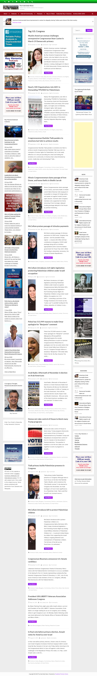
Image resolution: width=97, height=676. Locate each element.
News (58, 78)
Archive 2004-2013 (79, 13)
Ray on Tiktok (51, 13)
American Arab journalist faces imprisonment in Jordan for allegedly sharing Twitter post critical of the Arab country (45, 20)
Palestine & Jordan (33, 80)
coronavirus (48, 261)
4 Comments (54, 602)
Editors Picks (58, 408)
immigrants (50, 78)
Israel (54, 78)
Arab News (42, 215)
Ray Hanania (46, 80)
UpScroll (77, 446)
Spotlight (56, 169)
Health (58, 261)
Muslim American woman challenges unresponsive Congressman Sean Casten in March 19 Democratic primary (46, 38)
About (5, 13)
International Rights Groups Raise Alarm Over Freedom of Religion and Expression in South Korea (83, 211)
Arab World (33, 625)
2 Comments (54, 516)
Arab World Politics (49, 408)
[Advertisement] (83, 145)
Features (14, 13)
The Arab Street (63, 169)
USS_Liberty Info (44, 602)
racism (44, 169)
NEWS (83, 174)
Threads (77, 449)
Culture (53, 167)
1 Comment (54, 45)
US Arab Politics (32, 171)
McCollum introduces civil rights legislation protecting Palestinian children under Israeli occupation (46, 271)
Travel (44, 131)
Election (36, 78)
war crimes (58, 80)
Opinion (61, 167)
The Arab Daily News (26, 6)
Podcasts (39, 13)
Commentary (47, 167)
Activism (32, 76)
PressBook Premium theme (61, 674)
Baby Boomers (48, 76)
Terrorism (52, 80)
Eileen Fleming (45, 625)
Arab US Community (27, 13)
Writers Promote (41, 366)
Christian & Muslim (57, 76)
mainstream (31, 410)
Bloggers (41, 167)
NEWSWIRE (83, 371)
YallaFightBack (49, 412)
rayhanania (45, 44)
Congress (30, 78)
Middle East (64, 215)
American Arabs (17, 22)
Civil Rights (66, 76)
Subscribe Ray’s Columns (64, 13)
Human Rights (42, 78)
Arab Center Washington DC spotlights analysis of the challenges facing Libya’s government (82, 237)
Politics (40, 80)
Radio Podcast (53, 410)
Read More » (49, 73)
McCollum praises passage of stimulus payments (48, 226)
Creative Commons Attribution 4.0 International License (12, 476)
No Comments (55, 93)
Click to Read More (10, 372)
